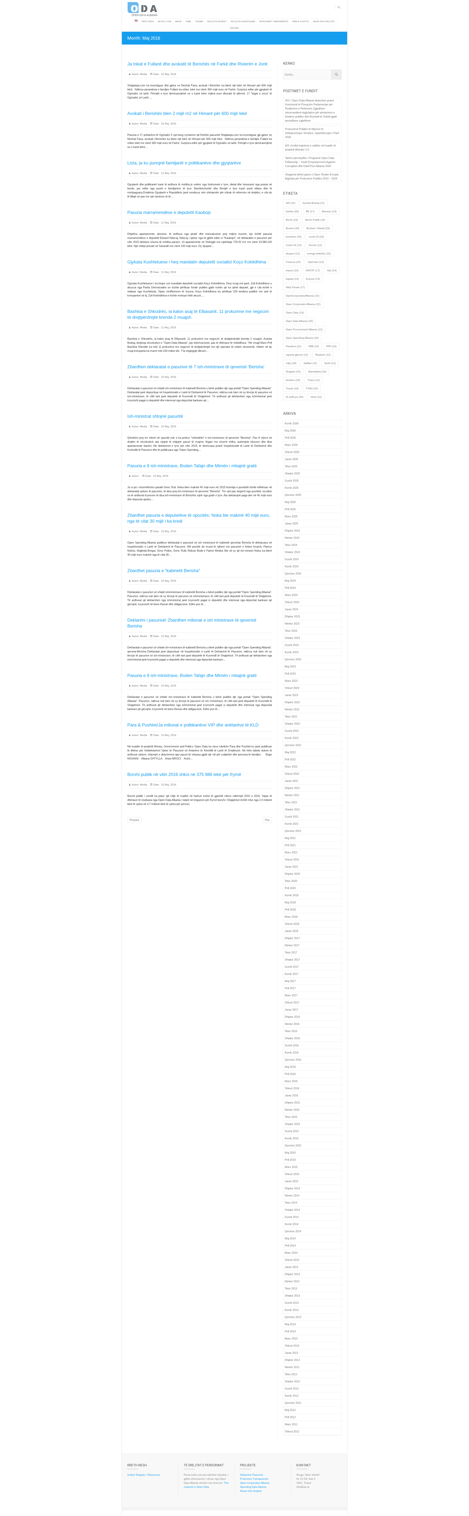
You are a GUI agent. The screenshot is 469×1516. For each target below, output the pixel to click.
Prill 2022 (290, 759)
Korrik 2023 (291, 652)
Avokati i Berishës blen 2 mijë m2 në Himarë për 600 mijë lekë (187, 113)
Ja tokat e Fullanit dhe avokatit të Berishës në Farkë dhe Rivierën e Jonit (197, 63)
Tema (188, 21)
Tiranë (292, 388)
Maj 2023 (290, 666)
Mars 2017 (291, 995)
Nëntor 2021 (292, 795)
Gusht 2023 (292, 645)
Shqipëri (293, 371)
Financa (293, 261)
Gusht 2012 (292, 1388)
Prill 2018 (290, 909)
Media (178, 21)
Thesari (199, 21)
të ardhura (294, 396)
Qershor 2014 (293, 1231)
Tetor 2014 (291, 1202)
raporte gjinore (297, 354)
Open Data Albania (299, 321)
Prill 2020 (290, 888)
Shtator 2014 (292, 1209)
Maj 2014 (290, 1238)
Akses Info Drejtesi (324, 21)
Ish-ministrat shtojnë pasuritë (155, 416)
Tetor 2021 (291, 802)
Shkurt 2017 (292, 1002)
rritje (291, 363)
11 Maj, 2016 (168, 222)
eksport (293, 253)
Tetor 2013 (291, 1288)
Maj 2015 (290, 1152)
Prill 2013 (290, 1331)
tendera (293, 380)
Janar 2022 (291, 780)
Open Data (295, 312)
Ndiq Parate (295, 287)
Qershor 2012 (293, 1402)
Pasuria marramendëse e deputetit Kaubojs (169, 212)
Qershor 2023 (293, 659)
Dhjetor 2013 (292, 1274)
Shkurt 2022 (292, 773)
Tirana (313, 380)
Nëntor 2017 (292, 945)
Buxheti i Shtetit (318, 228)
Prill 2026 (290, 437)
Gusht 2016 (292, 1045)
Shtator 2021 (292, 809)
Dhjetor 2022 (292, 702)
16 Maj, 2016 (168, 74)
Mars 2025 (291, 516)
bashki (292, 211)
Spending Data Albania (253, 1486)
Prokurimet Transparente (273, 21)
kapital (292, 278)
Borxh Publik (315, 219)
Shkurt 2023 (292, 687)
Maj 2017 (290, 981)
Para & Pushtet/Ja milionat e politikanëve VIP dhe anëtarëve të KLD (192, 724)
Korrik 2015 (291, 1138)
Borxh (292, 219)
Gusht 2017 (292, 966)
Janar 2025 (291, 523)
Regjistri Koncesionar (243, 21)
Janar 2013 (291, 1352)
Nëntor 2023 (292, 623)
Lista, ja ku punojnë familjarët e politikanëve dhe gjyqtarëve (184, 162)
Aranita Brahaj (313, 202)
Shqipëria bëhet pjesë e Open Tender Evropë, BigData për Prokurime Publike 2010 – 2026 (312, 176)
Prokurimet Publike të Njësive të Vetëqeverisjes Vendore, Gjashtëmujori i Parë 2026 (312, 133)
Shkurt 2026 (292, 452)
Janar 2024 (291, 609)
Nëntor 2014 (292, 1195)
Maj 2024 (290, 580)
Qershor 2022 (293, 745)
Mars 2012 (291, 1424)
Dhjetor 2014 (292, 1188)
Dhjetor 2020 (292, 873)
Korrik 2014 (291, 1224)
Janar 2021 (291, 866)
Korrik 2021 (291, 823)
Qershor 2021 (293, 830)
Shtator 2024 (292, 552)
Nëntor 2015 (292, 1109)
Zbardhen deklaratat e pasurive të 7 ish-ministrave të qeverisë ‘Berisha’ (195, 366)
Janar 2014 (291, 1267)
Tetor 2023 (291, 630)
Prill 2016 (290, 1073)
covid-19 (316, 236)
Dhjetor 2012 (292, 1359)
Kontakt (234, 28)
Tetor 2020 (291, 880)
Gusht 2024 (292, 559)
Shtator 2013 (292, 1295)
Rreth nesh (148, 21)
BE (310, 211)
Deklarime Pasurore (251, 1474)
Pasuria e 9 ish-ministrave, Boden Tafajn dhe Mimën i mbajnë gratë (192, 465)
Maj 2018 (290, 902)
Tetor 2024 (291, 544)
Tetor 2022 (291, 716)
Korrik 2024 (291, 566)
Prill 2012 (290, 1417)
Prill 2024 (290, 587)
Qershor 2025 (293, 494)
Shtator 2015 (292, 1124)
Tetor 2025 (291, 466)
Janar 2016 (291, 1095)
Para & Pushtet (300, 21)
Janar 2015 (291, 1181)
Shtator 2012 (292, 1381)
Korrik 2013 (291, 1309)
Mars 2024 (291, 595)
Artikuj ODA (164, 21)
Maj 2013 (290, 1324)
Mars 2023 (291, 680)
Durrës (315, 245)
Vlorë (316, 396)
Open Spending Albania (302, 337)
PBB (314, 346)
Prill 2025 (290, 509)
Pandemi (293, 346)
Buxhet (292, 228)
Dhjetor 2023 (292, 616)
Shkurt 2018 (292, 923)
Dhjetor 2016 (292, 1016)
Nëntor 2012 (292, 1367)
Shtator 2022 (292, 723)
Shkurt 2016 (292, 1088)
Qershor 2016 (293, 1059)
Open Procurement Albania (304, 329)
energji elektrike (319, 253)
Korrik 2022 (291, 737)
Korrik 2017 (291, 973)
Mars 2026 (291, 444)
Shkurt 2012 (292, 1431)
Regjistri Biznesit (217, 21)
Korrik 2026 (291, 423)
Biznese (329, 211)
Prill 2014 (290, 1245)
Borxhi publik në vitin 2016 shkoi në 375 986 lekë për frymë (184, 774)
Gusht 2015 (292, 1131)
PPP (331, 346)
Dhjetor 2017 (292, 938)
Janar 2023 (291, 695)
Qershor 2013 (293, 1317)
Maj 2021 (290, 838)
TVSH (312, 388)
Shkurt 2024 (292, 602)
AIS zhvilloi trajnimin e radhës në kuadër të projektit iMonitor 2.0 (310, 147)
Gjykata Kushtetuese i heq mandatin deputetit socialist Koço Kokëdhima (196, 261)
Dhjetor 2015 (292, 1102)
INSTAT (313, 270)
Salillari (310, 363)
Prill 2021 (290, 845)
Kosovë (313, 278)
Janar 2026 (291, 459)
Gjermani (316, 261)
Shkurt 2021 (292, 859)
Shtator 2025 (292, 473)
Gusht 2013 (292, 1302)
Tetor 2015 (291, 1116)
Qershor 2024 (293, 573)
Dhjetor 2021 (292, 788)
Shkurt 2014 (292, 1259)
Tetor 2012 (291, 1374)
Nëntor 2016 (292, 1023)
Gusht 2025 (292, 480)
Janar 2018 (291, 931)
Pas (267, 819)
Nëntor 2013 (292, 1281)
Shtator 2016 (292, 1038)
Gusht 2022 (292, 730)
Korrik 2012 (291, 1395)
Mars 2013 (291, 1338)
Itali (332, 270)
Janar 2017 (291, 1009)
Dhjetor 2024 (292, 530)
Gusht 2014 (292, 1216)
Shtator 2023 (292, 637)
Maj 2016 (290, 1066)
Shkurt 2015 (292, 1174)
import (292, 270)
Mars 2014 (291, 1252)
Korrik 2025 (291, 487)
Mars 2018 (291, 916)
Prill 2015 (290, 1159)
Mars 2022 (291, 766)
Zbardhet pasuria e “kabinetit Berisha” (163, 570)
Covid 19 (294, 245)
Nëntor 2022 (292, 709)
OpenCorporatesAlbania (302, 295)
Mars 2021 (291, 852)
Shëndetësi (317, 371)
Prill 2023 (290, 673)
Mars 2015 (291, 1166)
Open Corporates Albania (303, 304)
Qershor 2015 (293, 1145)
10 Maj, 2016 (168, 376)
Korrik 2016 (291, 1052)
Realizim (323, 354)
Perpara (134, 819)
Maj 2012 (290, 1410)
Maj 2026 (290, 430)
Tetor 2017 (291, 952)
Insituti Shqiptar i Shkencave (143, 1474)
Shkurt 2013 (292, 1345)
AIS (290, 202)
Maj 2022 (290, 752)
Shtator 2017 (292, 959)
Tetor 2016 (291, 1031)
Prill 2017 (290, 988)
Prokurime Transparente (254, 1478)
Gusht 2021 (292, 816)
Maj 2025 (290, 502)
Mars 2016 (291, 1081)
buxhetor (294, 236)
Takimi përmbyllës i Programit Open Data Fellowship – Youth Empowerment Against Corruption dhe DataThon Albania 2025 (310, 162)
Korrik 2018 (291, 895)
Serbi (330, 363)
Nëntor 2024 (292, 537)
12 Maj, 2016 (168, 173)
